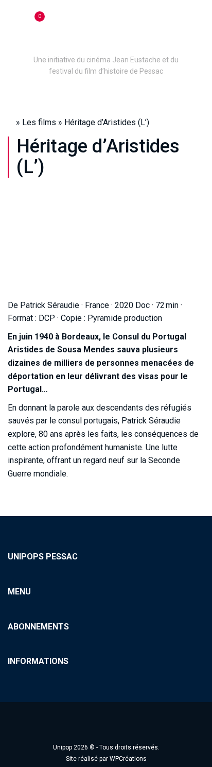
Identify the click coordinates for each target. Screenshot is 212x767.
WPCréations (128, 758)
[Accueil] (106, 45)
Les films (39, 122)
